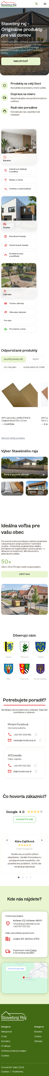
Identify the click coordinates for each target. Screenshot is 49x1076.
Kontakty (5, 1041)
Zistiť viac (24, 574)
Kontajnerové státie (34, 367)
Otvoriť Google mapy (16, 969)
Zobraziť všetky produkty (13, 438)
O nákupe (6, 1046)
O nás (4, 1036)
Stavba (37, 1036)
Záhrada (38, 1041)
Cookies (5, 1055)
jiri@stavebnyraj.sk (22, 771)
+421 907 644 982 (22, 734)
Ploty (36, 359)
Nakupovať (21, 61)
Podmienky (17, 1071)
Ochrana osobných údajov (13, 1050)
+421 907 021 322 (22, 765)
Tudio (15, 1067)
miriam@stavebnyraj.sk (25, 740)
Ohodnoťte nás (24, 819)
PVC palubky (10, 367)
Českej (33, 950)
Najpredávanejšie (13, 359)
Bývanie (38, 1031)
